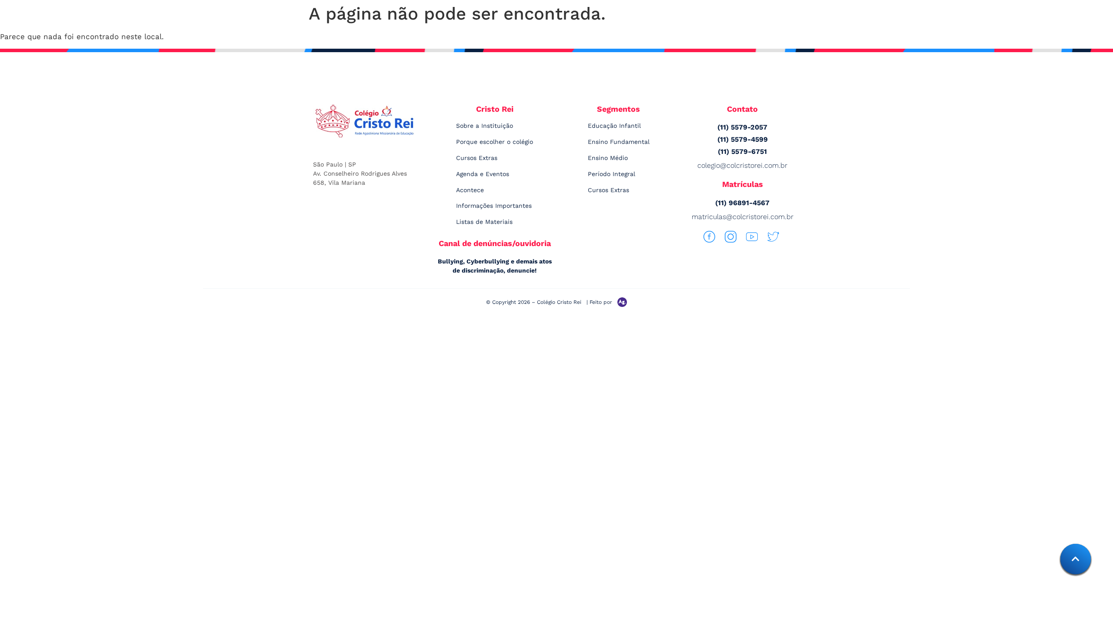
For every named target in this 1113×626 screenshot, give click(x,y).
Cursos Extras (476, 157)
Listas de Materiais (484, 221)
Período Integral (611, 173)
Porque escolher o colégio (494, 141)
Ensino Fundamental (619, 141)
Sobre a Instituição (484, 125)
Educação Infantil (614, 125)
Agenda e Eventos (482, 173)
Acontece (470, 189)
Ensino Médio (608, 157)
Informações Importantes (494, 205)
